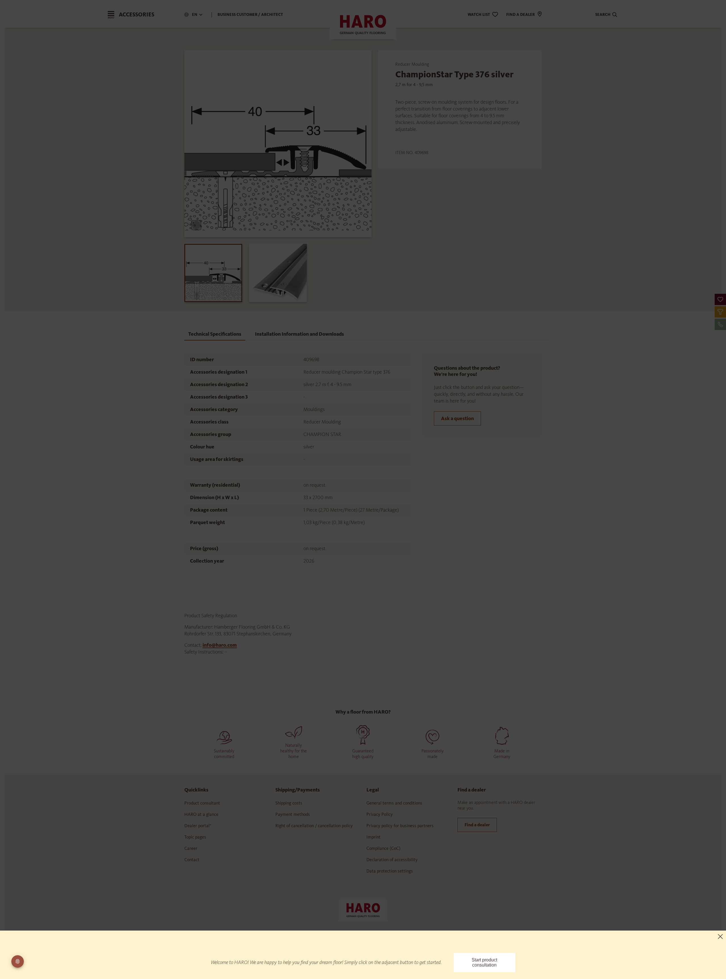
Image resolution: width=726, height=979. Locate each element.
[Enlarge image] (196, 225)
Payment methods (292, 814)
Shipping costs (288, 803)
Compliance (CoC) (383, 848)
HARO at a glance (201, 814)
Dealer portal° (197, 825)
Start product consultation (484, 962)
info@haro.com (219, 645)
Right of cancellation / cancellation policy (314, 825)
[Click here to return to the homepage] (363, 909)
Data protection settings (389, 871)
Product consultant (202, 803)
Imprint (373, 837)
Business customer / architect (250, 14)
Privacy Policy (379, 814)
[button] (720, 299)
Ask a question (457, 418)
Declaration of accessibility (392, 859)
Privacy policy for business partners (400, 825)
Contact (191, 859)
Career (190, 848)
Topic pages (195, 837)
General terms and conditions (394, 803)
